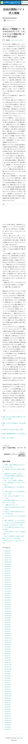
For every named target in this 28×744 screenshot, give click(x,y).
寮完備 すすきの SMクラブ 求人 (13, 474)
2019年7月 (7, 729)
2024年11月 (7, 587)
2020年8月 (7, 700)
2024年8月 (7, 593)
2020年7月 (7, 703)
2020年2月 (7, 714)
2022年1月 (7, 662)
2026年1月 (7, 555)
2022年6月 (7, 651)
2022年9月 (7, 645)
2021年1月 (7, 689)
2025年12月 (7, 558)
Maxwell (18, 738)
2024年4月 (7, 602)
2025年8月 (7, 567)
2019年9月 (7, 725)
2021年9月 (7, 671)
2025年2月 (7, 580)
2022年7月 (7, 649)
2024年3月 (7, 604)
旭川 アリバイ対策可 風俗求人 (13, 480)
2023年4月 (7, 629)
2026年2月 (7, 553)
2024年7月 (7, 596)
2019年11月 (7, 720)
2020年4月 (7, 709)
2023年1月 (7, 636)
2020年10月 (7, 696)
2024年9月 (7, 591)
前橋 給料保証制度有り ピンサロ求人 (14, 434)
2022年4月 (7, 656)
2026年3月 (7, 551)
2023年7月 (7, 622)
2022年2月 (7, 660)
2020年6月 (7, 705)
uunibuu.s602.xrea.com (16, 40)
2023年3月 (7, 631)
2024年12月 (7, 584)
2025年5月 (7, 573)
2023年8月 (7, 620)
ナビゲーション (10, 20)
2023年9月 (7, 618)
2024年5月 (7, 600)
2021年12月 (7, 665)
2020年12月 (7, 691)
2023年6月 (7, 624)
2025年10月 (7, 562)
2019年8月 (7, 727)
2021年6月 (7, 678)
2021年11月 (7, 667)
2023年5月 (7, 627)
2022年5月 (7, 654)
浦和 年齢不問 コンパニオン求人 (14, 520)
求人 (12, 27)
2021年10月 (7, 669)
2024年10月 (7, 589)
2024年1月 (7, 609)
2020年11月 (7, 694)
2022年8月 (7, 647)
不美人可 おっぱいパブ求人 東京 (13, 429)
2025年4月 (7, 575)
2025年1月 (7, 582)
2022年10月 (7, 642)
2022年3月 (7, 658)
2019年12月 (7, 718)
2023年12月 (7, 611)
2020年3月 (7, 712)
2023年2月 (7, 633)
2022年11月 (7, 640)
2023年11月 (7, 613)
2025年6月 (7, 571)
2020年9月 (7, 698)
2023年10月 (7, 616)
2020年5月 (7, 707)
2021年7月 (7, 676)
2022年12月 (7, 638)
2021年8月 (7, 674)
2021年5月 (7, 680)
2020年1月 (7, 716)
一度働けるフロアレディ (11, 505)
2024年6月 (7, 598)
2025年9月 (7, 564)
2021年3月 (7, 685)
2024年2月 (7, 607)
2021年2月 (7, 687)
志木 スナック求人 (8, 438)
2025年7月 (7, 569)
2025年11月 (7, 560)
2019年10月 (7, 723)
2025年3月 (7, 578)
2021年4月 (7, 683)
